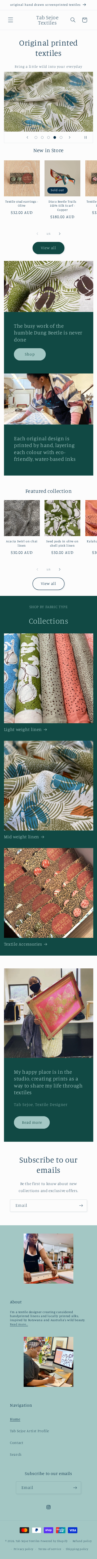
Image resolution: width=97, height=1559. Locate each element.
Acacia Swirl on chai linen (22, 543)
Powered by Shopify (54, 1541)
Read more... (19, 1324)
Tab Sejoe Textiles (28, 1541)
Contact (16, 1442)
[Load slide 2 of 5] (42, 137)
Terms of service (49, 1549)
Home (15, 1419)
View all (48, 247)
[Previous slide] (27, 137)
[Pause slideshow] (87, 137)
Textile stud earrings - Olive (21, 203)
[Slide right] (59, 233)
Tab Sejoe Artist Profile (29, 1431)
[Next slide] (69, 137)
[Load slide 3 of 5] (48, 137)
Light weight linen (23, 729)
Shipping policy (77, 1549)
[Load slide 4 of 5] (55, 137)
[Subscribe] (81, 1206)
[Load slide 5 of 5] (61, 137)
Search (16, 1454)
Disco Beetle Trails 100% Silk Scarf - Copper (62, 206)
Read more (32, 1122)
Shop (30, 354)
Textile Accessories (23, 944)
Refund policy (82, 1541)
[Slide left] (37, 233)
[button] (10, 20)
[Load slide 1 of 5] (36, 137)
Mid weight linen (21, 836)
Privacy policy (23, 1549)
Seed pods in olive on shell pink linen (62, 543)
